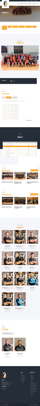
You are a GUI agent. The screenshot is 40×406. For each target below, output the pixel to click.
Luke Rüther (32, 287)
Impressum (31, 0)
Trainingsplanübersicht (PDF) (8, 333)
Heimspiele (8, 97)
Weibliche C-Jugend (33, 391)
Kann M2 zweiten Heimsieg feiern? (7, 182)
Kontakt (27, 0)
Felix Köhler (20, 267)
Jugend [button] (34, 3)
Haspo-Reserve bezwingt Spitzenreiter (18, 208)
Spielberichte (28, 26)
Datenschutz (36, 0)
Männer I (32, 374)
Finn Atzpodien (7, 245)
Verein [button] (26, 3)
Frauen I (32, 380)
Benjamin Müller (5, 287)
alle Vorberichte (34, 170)
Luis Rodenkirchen (19, 287)
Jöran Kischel (7, 353)
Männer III (32, 377)
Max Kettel (31, 245)
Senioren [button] (29, 3)
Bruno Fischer (18, 245)
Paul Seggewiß (6, 308)
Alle (3, 97)
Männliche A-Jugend (33, 383)
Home (18, 3)
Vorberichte (22, 26)
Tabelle (10, 26)
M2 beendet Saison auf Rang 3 (7, 207)
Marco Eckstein (20, 353)
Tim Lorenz (31, 267)
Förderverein (23, 380)
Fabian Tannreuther (18, 308)
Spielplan (4, 26)
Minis (31, 394)
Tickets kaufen (28, 120)
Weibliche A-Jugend (33, 389)
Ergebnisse (15, 26)
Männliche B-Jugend (33, 385)
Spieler (34, 26)
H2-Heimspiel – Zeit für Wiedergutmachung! (18, 183)
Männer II (32, 375)
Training (4, 28)
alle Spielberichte (34, 194)
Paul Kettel (6, 267)
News (22, 374)
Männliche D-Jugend (33, 388)
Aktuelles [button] (22, 3)
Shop (37, 3)
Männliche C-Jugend (33, 386)
